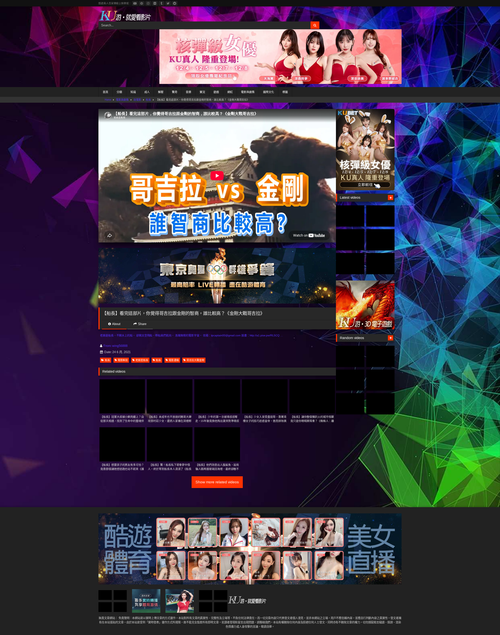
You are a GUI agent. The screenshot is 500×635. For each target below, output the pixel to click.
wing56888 (119, 345)
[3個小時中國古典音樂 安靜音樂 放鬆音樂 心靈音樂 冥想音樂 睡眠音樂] (220, 607)
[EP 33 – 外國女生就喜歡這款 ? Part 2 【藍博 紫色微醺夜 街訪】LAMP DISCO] (350, 380)
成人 (147, 92)
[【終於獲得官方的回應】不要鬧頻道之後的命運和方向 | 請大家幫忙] (120, 595)
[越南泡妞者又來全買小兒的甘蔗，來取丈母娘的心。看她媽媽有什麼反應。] (105, 607)
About (116, 324)
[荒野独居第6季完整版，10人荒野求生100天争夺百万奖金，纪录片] (380, 263)
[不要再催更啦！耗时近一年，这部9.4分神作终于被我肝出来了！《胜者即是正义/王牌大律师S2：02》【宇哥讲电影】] (120, 607)
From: (107, 345)
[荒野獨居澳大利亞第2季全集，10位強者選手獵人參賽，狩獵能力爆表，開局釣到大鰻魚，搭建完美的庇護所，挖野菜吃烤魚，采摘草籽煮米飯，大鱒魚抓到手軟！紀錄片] (380, 216)
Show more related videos (217, 482)
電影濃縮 (174, 360)
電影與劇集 (248, 92)
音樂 (188, 92)
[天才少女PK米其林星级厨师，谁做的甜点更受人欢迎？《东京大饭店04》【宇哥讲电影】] (380, 403)
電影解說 (123, 360)
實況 (202, 92)
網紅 (230, 92)
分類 (119, 92)
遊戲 (216, 92)
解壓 (160, 92)
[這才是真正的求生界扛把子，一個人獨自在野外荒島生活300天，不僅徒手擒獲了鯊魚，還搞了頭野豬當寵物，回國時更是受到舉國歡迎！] (350, 263)
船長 (148, 99)
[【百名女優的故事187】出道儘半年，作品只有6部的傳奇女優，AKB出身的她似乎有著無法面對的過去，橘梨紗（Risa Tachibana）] (380, 380)
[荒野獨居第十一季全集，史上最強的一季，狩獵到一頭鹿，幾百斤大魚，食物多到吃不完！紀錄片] (380, 239)
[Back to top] (488, 623)
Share (141, 324)
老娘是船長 (142, 360)
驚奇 (174, 92)
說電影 (137, 99)
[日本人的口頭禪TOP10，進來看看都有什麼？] (205, 607)
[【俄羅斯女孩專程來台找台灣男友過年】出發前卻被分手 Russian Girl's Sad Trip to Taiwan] (205, 595)
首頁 (105, 92)
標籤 (285, 92)
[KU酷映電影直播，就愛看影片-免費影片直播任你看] (124, 15)
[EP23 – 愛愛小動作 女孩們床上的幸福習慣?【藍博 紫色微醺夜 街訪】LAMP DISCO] (105, 595)
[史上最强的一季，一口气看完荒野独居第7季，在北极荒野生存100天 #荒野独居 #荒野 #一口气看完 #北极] (350, 216)
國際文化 (268, 92)
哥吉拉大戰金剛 (195, 360)
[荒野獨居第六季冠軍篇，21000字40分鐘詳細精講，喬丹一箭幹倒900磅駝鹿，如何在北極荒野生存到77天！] (350, 239)
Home (108, 99)
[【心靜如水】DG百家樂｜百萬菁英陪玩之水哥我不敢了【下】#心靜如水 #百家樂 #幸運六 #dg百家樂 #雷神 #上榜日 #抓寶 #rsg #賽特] (380, 356)
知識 (133, 92)
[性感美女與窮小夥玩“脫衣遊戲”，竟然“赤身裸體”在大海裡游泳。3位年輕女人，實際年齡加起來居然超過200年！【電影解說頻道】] (350, 403)
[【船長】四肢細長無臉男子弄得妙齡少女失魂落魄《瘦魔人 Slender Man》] (220, 595)
